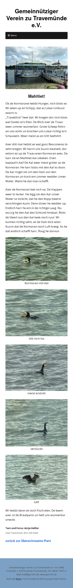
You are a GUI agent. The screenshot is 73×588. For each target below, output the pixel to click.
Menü (14, 35)
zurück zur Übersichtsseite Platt (28, 541)
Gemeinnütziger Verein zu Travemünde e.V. (36, 18)
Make (19, 578)
